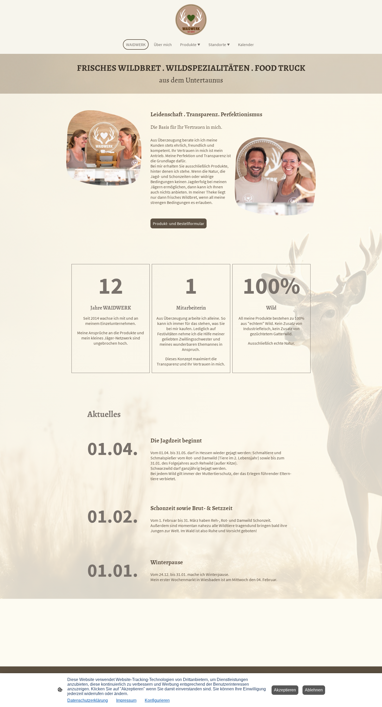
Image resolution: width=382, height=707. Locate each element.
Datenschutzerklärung (87, 700)
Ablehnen (314, 690)
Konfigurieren (157, 700)
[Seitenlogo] (190, 19)
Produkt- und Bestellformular (178, 223)
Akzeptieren (285, 690)
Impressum (126, 700)
